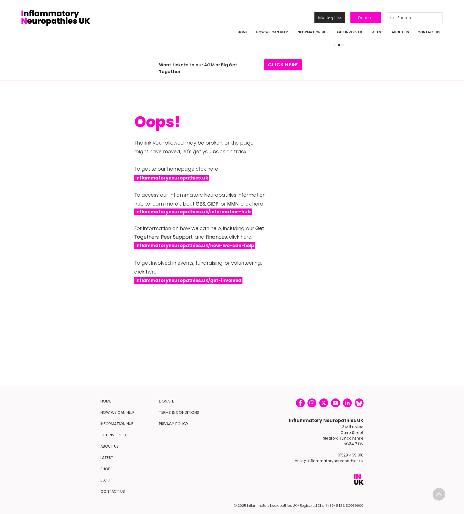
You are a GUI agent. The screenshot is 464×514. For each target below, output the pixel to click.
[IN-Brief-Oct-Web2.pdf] (439, 494)
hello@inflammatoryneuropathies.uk (329, 460)
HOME (105, 401)
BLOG (105, 480)
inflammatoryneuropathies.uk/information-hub (193, 212)
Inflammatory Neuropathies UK (326, 420)
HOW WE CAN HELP (117, 412)
